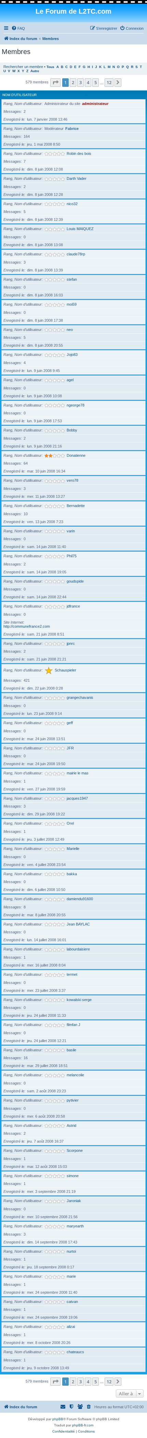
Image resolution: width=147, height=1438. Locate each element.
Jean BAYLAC (78, 924)
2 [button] (73, 82)
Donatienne (76, 455)
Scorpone (75, 1150)
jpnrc (71, 643)
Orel (70, 823)
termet (72, 974)
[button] (55, 82)
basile (71, 1050)
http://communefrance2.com (26, 626)
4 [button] (88, 82)
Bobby (72, 430)
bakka (72, 874)
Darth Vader (76, 178)
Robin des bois (79, 153)
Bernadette (76, 506)
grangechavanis (80, 697)
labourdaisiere (78, 949)
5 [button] (95, 82)
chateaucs (75, 1352)
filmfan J (73, 1025)
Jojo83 (72, 354)
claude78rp (76, 254)
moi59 (72, 304)
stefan (72, 279)
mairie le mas (78, 773)
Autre (34, 71)
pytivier (73, 1100)
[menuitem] (18, 28)
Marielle (73, 849)
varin (71, 531)
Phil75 (72, 556)
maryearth (75, 1226)
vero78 (72, 480)
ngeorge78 (75, 405)
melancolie (75, 1075)
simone (73, 1176)
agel (70, 380)
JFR (70, 748)
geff (70, 723)
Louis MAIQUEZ (80, 229)
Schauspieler (65, 670)
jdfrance (73, 606)
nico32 (72, 204)
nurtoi (71, 1251)
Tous (50, 67)
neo (70, 330)
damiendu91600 (80, 899)
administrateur (95, 104)
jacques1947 (77, 798)
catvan (72, 1302)
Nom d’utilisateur (19, 95)
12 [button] (109, 82)
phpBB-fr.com (82, 1425)
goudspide (75, 581)
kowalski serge (79, 1000)
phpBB (57, 1419)
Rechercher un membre (23, 67)
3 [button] (80, 82)
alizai (71, 1326)
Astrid (71, 1125)
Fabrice (72, 129)
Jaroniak (74, 1201)
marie (71, 1276)
